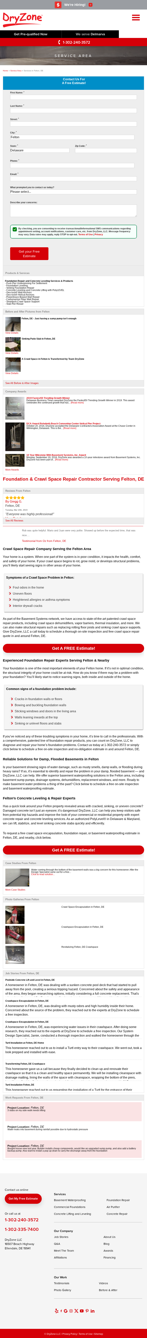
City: (13, 132)
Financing (110, 1257)
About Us (109, 1237)
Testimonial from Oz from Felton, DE (44, 540)
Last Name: (17, 106)
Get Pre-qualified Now (30, 34)
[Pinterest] (87, 1311)
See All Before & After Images (22, 383)
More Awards (12, 469)
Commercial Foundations (69, 1207)
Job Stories (61, 1237)
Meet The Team (64, 1251)
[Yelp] (56, 1311)
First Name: (17, 92)
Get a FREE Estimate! (73, 648)
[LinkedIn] (92, 1311)
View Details (11, 333)
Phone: (14, 161)
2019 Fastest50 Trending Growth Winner (48, 398)
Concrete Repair (117, 1214)
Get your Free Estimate (29, 253)
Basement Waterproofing (70, 1200)
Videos (103, 1283)
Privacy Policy (69, 1334)
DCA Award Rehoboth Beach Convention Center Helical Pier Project (63, 423)
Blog (106, 1244)
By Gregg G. (13, 501)
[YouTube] (81, 1311)
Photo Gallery (62, 1290)
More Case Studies (15, 889)
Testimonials (61, 1283)
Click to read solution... (43, 874)
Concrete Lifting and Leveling (72, 1214)
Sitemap (98, 1334)
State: (14, 146)
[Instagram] (71, 1311)
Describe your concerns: (23, 202)
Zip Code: (81, 146)
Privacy (99, 234)
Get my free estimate (23, 1198)
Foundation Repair (118, 1200)
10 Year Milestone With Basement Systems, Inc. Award (56, 455)
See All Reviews (14, 520)
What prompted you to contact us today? (32, 187)
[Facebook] (61, 1311)
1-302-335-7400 (22, 1229)
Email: (14, 174)
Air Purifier (113, 1207)
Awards (108, 1251)
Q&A (57, 1244)
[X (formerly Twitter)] (76, 1311)
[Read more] (77, 402)
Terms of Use (85, 234)
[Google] (65, 1311)
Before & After (108, 1290)
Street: (14, 119)
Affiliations (60, 1257)
